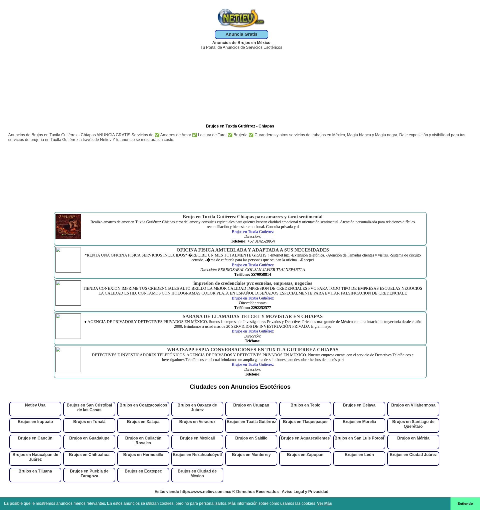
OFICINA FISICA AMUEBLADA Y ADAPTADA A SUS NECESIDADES (252, 249)
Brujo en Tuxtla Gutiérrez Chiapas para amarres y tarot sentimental (252, 216)
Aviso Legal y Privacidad (305, 492)
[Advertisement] (242, 85)
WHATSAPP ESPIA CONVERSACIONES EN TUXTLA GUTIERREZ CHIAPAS (252, 349)
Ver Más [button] (324, 503)
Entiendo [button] (465, 504)
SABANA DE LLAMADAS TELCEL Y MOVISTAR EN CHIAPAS (253, 316)
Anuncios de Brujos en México (241, 42)
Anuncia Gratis (242, 34)
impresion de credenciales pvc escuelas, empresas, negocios (253, 283)
